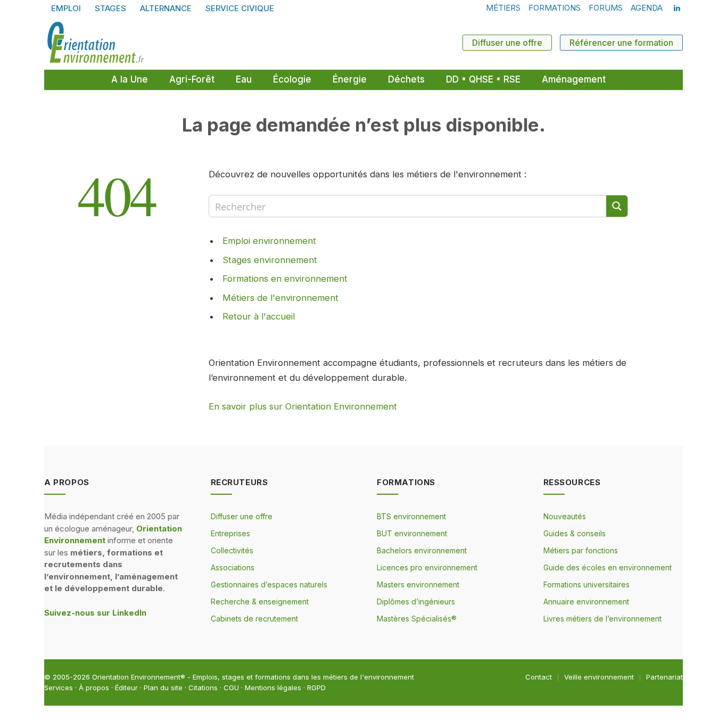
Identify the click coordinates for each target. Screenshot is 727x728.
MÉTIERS (503, 8)
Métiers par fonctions (580, 550)
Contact (538, 677)
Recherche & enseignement (260, 601)
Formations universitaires (586, 584)
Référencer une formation (621, 42)
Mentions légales (273, 687)
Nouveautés (564, 516)
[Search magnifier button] (616, 206)
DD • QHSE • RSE (483, 79)
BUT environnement (412, 533)
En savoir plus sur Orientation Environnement (303, 406)
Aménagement (574, 79)
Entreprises (230, 533)
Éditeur (126, 687)
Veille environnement (599, 677)
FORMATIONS (554, 8)
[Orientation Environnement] (95, 42)
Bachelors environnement (422, 550)
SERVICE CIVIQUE (239, 8)
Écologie (292, 79)
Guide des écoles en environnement (607, 567)
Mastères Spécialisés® (417, 618)
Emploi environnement (269, 240)
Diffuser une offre (507, 42)
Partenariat (664, 677)
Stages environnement (269, 260)
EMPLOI (66, 8)
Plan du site (163, 687)
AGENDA (647, 8)
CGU (231, 687)
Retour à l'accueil (258, 316)
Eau (244, 79)
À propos (94, 687)
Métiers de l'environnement (280, 297)
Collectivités (232, 550)
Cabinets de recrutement (254, 618)
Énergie (350, 79)
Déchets (406, 79)
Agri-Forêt (191, 79)
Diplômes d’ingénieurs (416, 601)
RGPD (316, 687)
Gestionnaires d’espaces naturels (269, 584)
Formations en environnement (285, 278)
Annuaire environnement (586, 601)
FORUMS (606, 8)
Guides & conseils (574, 533)
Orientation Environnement (136, 677)
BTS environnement (411, 516)
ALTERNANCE (166, 8)
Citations (203, 687)
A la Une (129, 79)
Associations (232, 567)
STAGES (110, 8)
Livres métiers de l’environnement (602, 618)
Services (58, 687)
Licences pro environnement (427, 567)
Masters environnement (418, 584)
